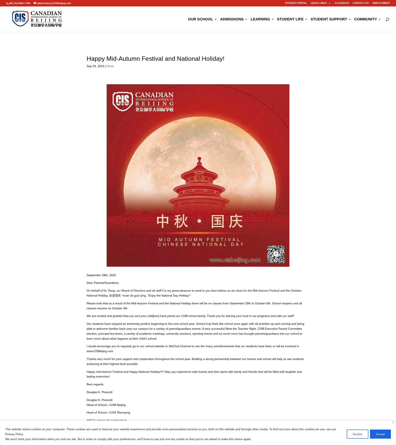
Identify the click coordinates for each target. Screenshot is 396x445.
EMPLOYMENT (381, 3)
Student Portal (296, 3)
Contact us (361, 3)
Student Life (290, 19)
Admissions (232, 19)
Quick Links (319, 3)
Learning (260, 19)
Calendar (342, 3)
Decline (357, 434)
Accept (380, 434)
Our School (200, 19)
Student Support (329, 19)
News (110, 66)
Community (365, 19)
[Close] (393, 422)
